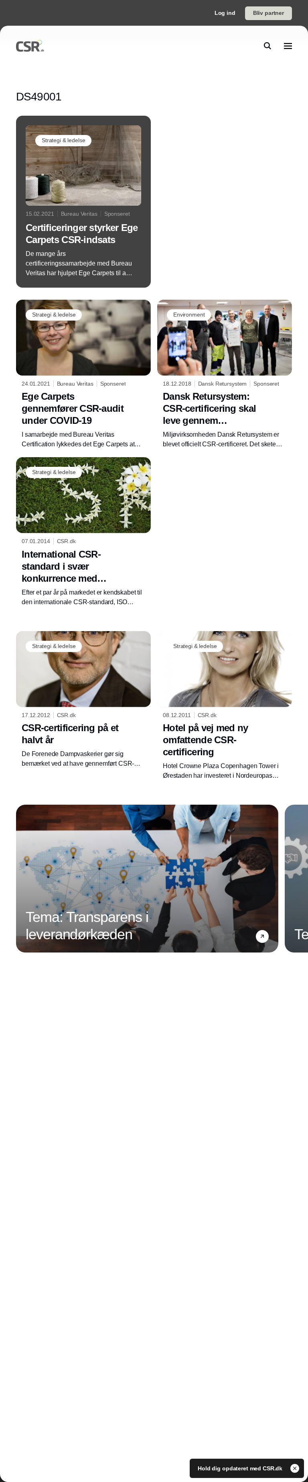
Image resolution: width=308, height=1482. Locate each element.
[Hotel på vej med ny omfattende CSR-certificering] (224, 706)
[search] (267, 45)
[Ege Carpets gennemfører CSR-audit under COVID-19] (83, 375)
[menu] (288, 45)
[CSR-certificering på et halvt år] (83, 700)
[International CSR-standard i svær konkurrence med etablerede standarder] (83, 532)
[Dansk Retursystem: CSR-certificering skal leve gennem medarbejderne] (224, 375)
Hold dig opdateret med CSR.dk (241, 1468)
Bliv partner (268, 13)
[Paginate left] (22, 878)
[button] (262, 936)
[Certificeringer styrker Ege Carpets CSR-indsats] (83, 202)
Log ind (225, 13)
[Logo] (30, 46)
